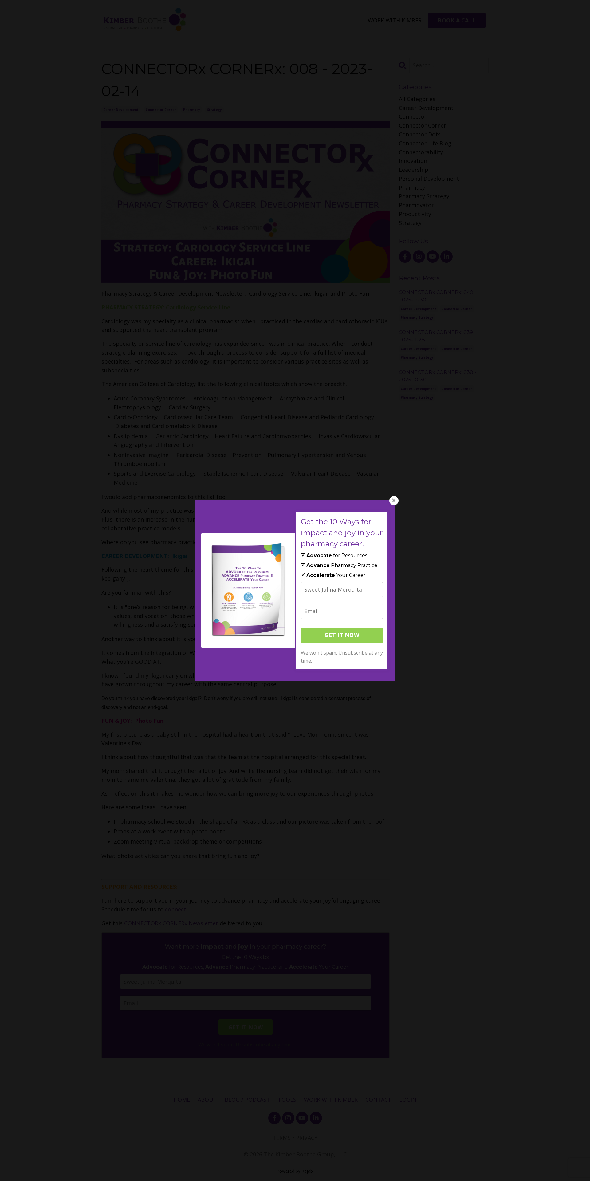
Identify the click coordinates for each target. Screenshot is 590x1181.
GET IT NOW (341, 635)
